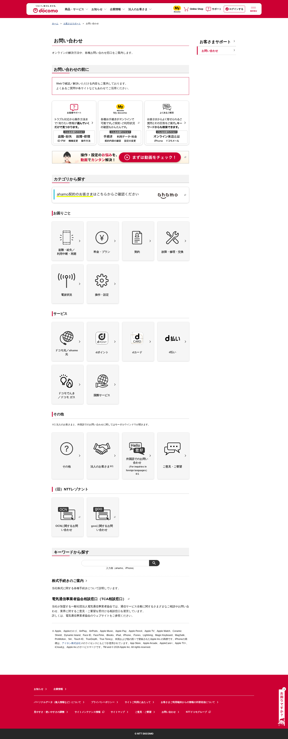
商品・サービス (74, 9)
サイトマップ (118, 712)
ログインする (236, 9)
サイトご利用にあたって (138, 702)
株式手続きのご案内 (68, 580)
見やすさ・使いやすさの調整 (49, 712)
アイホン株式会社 (71, 643)
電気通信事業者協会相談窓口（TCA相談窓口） (89, 599)
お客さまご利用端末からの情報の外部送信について (188, 702)
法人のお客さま (138, 9)
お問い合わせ (169, 712)
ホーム (55, 23)
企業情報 (115, 9)
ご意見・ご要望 (143, 712)
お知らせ (96, 9)
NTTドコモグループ (196, 712)
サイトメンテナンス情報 (88, 712)
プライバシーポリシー (103, 702)
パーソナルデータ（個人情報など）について (57, 702)
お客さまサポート (72, 23)
